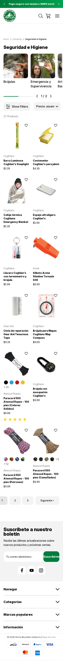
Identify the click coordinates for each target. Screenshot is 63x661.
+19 (6, 387)
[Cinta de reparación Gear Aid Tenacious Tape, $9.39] (17, 305)
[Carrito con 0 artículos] (48, 16)
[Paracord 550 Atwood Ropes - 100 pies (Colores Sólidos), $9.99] (17, 363)
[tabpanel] (15, 69)
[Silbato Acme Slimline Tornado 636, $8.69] (46, 247)
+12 (6, 464)
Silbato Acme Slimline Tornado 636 (43, 276)
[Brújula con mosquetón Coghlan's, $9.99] (46, 363)
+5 (57, 459)
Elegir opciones (16, 372)
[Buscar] (40, 16)
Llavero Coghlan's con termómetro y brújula (15, 276)
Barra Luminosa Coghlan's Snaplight (16, 162)
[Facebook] (22, 570)
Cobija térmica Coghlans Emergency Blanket (16, 218)
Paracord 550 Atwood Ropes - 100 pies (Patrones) (16, 478)
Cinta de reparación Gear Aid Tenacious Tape (16, 334)
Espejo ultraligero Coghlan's (44, 216)
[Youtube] (31, 570)
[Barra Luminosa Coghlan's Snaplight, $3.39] (17, 135)
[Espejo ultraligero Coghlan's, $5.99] (46, 190)
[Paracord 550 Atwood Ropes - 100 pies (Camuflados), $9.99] (46, 440)
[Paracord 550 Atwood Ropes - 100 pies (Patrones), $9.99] (17, 440)
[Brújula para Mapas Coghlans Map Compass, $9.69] (46, 305)
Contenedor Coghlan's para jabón (46, 162)
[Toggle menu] (57, 16)
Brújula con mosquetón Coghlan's (40, 392)
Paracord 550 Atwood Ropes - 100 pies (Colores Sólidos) (16, 403)
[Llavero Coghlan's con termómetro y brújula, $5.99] (17, 247)
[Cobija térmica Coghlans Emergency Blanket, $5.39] (17, 190)
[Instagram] (41, 570)
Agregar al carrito (16, 144)
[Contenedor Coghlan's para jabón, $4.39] (46, 135)
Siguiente (46, 500)
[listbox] (47, 106)
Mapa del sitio (49, 637)
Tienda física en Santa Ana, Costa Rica (31, 3)
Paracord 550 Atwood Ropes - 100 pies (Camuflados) (45, 474)
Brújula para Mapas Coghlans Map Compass (45, 334)
